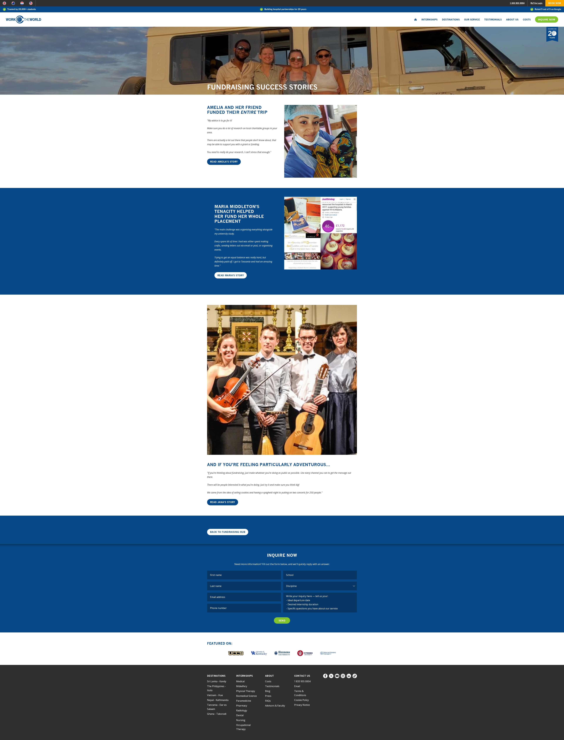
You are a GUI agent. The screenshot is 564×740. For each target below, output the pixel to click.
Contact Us (302, 675)
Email (297, 686)
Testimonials (493, 19)
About (269, 675)
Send (282, 620)
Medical (240, 681)
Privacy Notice (302, 704)
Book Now (554, 3)
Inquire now (546, 19)
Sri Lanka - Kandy (216, 681)
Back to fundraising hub (227, 531)
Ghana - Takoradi (216, 713)
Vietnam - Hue (215, 695)
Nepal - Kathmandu (218, 700)
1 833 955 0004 (517, 3)
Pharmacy (241, 705)
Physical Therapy (245, 691)
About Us (512, 19)
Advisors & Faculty (275, 705)
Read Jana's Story (222, 502)
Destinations (451, 19)
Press (268, 696)
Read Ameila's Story (224, 161)
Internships (429, 19)
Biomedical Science (246, 696)
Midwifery (241, 686)
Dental (240, 715)
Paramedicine (243, 700)
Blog (267, 691)
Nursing (240, 720)
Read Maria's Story (230, 275)
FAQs (268, 700)
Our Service (472, 19)
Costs (527, 19)
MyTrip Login (536, 3)
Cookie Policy (301, 700)
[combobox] (320, 575)
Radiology (241, 710)
